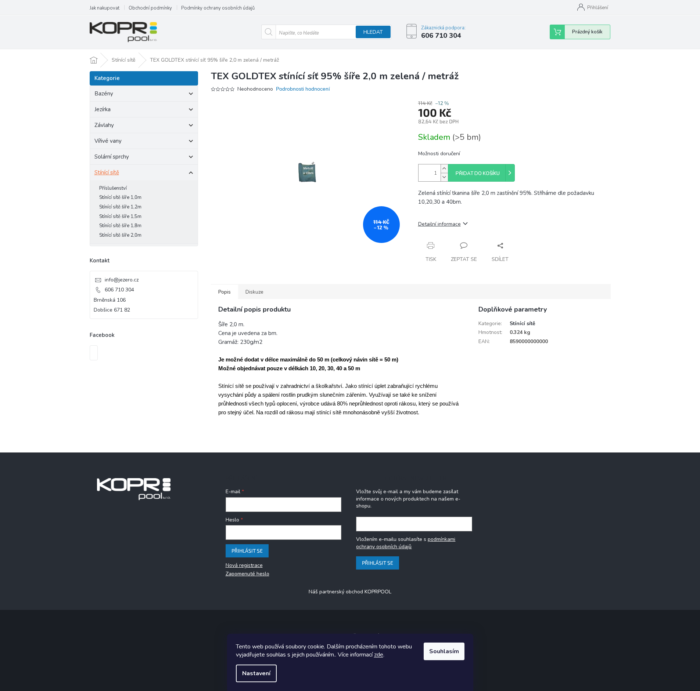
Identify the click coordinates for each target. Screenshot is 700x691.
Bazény (103, 93)
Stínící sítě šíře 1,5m (120, 216)
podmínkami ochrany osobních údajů (405, 543)
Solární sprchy (111, 156)
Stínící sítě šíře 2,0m (120, 235)
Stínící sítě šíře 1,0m (120, 197)
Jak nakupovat (104, 8)
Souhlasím (444, 651)
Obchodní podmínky (150, 8)
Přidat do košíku (478, 173)
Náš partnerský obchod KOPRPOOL (350, 591)
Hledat (373, 32)
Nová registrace (244, 565)
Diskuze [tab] (254, 291)
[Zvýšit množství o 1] (444, 168)
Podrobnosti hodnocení (303, 89)
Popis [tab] (224, 291)
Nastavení (256, 673)
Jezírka (102, 109)
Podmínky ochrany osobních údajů (218, 8)
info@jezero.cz (122, 279)
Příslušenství (113, 188)
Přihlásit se (247, 551)
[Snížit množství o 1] (444, 177)
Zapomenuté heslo (247, 573)
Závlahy (104, 125)
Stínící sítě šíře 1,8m (120, 225)
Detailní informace (439, 224)
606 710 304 (119, 289)
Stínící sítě (106, 172)
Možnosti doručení (439, 153)
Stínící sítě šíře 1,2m (120, 207)
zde (378, 655)
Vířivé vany (108, 141)
